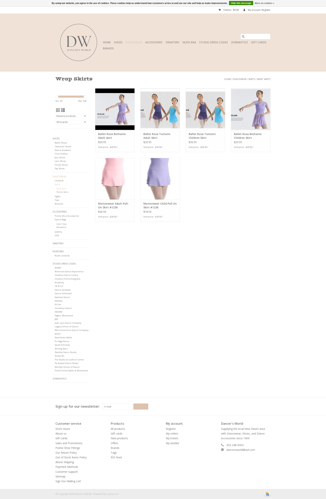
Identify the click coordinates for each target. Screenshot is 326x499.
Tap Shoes (60, 168)
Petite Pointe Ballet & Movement (71, 370)
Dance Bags (60, 219)
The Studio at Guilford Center (69, 359)
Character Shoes (63, 146)
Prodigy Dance (62, 341)
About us (60, 433)
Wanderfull (61, 227)
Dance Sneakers (63, 150)
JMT (56, 319)
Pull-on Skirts (62, 192)
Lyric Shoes (60, 161)
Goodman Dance (63, 308)
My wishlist (172, 443)
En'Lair (58, 304)
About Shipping (64, 462)
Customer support (66, 471)
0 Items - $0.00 (231, 10)
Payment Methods (66, 467)
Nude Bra (189, 42)
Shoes (118, 42)
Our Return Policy (66, 452)
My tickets (172, 438)
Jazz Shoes (60, 157)
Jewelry (58, 231)
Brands (108, 48)
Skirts (251, 79)
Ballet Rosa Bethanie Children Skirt (247, 136)
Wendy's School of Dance (67, 367)
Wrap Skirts (264, 79)
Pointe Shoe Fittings (67, 448)
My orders (172, 433)
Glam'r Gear (62, 224)
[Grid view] (58, 110)
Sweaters (172, 42)
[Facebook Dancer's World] (254, 407)
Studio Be (59, 355)
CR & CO (59, 286)
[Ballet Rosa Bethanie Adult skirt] (115, 109)
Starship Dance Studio (66, 352)
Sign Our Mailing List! (68, 481)
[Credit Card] (267, 493)
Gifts (57, 235)
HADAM (58, 311)
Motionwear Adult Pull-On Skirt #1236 (113, 205)
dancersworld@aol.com (240, 450)
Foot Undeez (61, 153)
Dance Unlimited (63, 293)
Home (107, 42)
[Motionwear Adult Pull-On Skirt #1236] (115, 178)
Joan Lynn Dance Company (68, 322)
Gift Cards (61, 438)
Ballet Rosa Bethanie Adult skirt (112, 136)
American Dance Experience (69, 271)
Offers (114, 443)
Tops (57, 200)
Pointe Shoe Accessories (67, 215)
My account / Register (259, 10)
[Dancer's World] (78, 42)
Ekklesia (58, 300)
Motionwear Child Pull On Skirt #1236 (160, 205)
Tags (114, 452)
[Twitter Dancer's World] (261, 407)
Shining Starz (61, 348)
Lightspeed (113, 494)
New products (119, 438)
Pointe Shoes (61, 164)
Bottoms (59, 203)
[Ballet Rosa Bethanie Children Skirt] (251, 109)
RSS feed (116, 457)
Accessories (153, 42)
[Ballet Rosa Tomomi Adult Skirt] (160, 109)
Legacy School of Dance (66, 326)
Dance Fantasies (63, 289)
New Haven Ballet (63, 337)
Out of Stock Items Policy (71, 457)
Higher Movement (64, 315)
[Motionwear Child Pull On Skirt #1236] (160, 178)
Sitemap (60, 476)
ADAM (58, 267)
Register (171, 429)
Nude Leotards (62, 255)
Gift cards (258, 42)
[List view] (63, 110)
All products (118, 429)
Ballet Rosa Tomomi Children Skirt (202, 136)
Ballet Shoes (61, 142)
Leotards (59, 180)
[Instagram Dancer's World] (267, 407)
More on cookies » (264, 3)
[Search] (243, 36)
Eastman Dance (62, 297)
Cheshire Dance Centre (66, 275)
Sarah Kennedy (62, 344)
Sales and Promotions (68, 443)
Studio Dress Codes (213, 42)
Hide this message (241, 3)
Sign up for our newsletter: (77, 406)
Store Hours (62, 429)
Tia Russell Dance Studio (66, 363)
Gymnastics (239, 42)
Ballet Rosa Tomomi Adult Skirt (156, 136)
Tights (57, 196)
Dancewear (134, 42)
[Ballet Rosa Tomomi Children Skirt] (205, 109)
